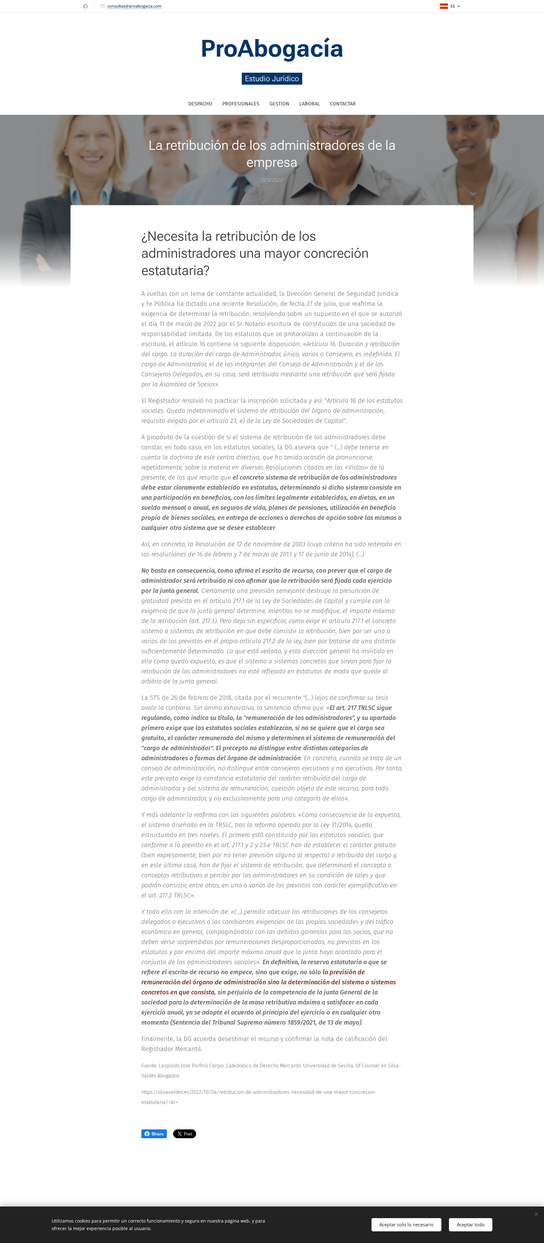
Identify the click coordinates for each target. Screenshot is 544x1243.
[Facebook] (85, 6)
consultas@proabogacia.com (134, 6)
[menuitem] (202, 104)
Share (157, 1133)
